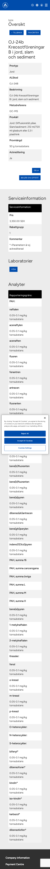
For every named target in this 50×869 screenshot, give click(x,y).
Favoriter (33, 32)
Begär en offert (30, 177)
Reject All (25, 433)
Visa (13, 269)
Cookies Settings (25, 448)
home (10, 20)
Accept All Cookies (24, 441)
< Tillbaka (16, 32)
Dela (36, 170)
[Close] (45, 418)
